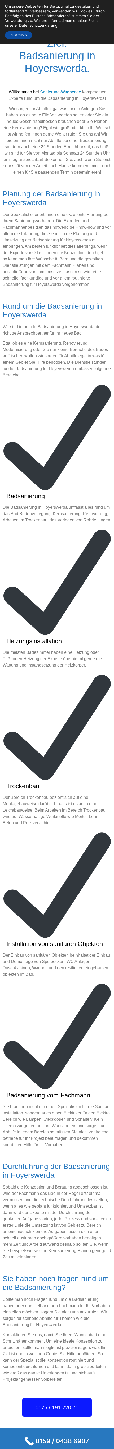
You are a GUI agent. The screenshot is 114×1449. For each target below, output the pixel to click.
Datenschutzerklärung (38, 25)
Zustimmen (18, 35)
